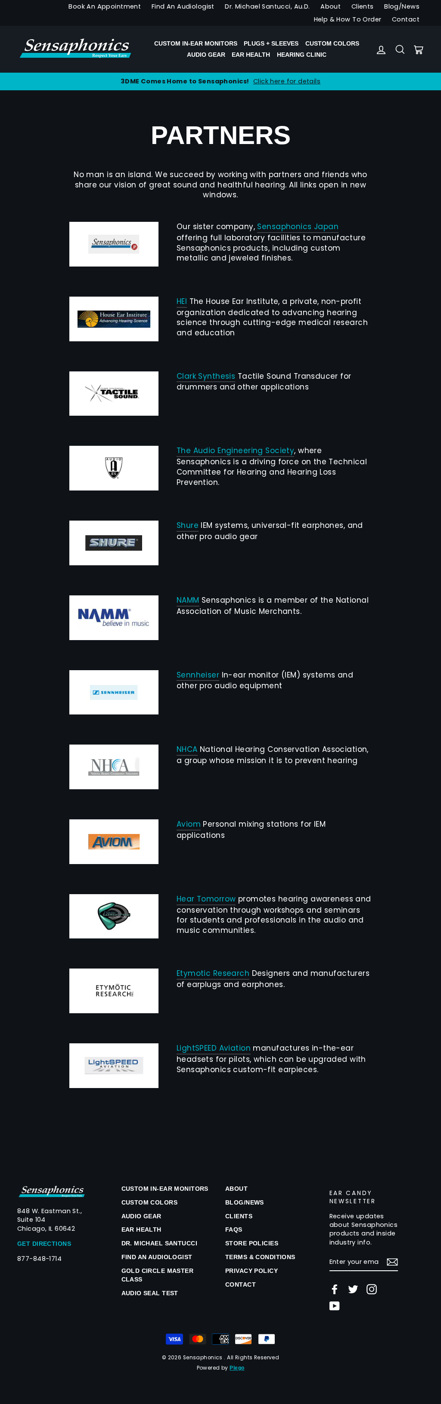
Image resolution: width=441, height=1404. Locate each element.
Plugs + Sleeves (271, 43)
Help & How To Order (348, 19)
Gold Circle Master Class (157, 1275)
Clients (362, 6)
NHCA (187, 749)
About (330, 6)
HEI (182, 302)
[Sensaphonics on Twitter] (353, 1289)
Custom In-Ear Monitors (195, 43)
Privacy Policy (251, 1270)
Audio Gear (206, 54)
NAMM (188, 600)
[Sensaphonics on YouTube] (334, 1306)
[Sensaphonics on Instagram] (371, 1289)
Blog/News (401, 6)
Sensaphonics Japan (298, 227)
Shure (188, 525)
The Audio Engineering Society (235, 451)
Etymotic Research (213, 973)
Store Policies (251, 1243)
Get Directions (44, 1243)
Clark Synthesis (206, 376)
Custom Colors (332, 43)
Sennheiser (198, 675)
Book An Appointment (104, 6)
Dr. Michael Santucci (159, 1243)
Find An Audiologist (183, 6)
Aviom (189, 824)
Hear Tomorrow (206, 899)
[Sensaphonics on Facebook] (334, 1289)
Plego (237, 1368)
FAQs (233, 1229)
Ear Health (251, 54)
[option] (220, 81)
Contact (405, 19)
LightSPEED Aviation (214, 1048)
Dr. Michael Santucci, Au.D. (267, 6)
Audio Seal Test (149, 1293)
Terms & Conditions (260, 1257)
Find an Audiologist (157, 1257)
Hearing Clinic (301, 54)
